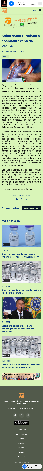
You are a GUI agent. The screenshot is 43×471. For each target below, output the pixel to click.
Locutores (21, 439)
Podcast (21, 457)
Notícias (21, 443)
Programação (21, 434)
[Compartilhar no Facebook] (17, 199)
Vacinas (5, 56)
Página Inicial (22, 430)
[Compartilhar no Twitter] (21, 199)
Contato (21, 448)
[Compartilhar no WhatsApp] (26, 199)
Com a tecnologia (18, 466)
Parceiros (21, 452)
